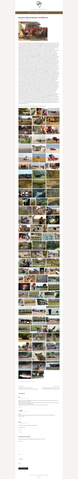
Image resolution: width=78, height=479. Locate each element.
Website (19, 463)
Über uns (46, 12)
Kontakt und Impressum (40, 475)
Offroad (33, 381)
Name (19, 454)
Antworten (20, 407)
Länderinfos (37, 12)
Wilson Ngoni (27, 64)
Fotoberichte (30, 12)
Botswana (21, 381)
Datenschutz (47, 475)
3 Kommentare (28, 19)
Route (42, 12)
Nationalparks (30, 381)
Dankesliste (39, 477)
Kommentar (20, 441)
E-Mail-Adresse (21, 458)
